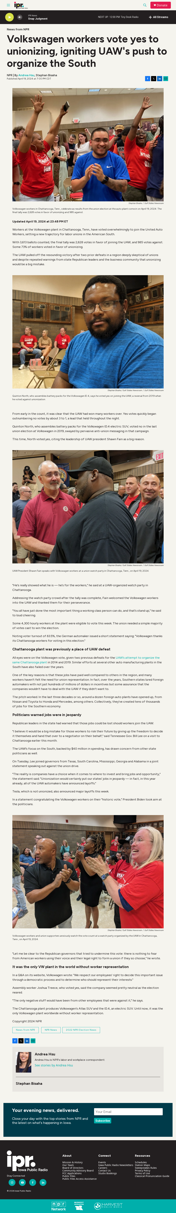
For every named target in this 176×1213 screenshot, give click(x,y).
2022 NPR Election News (81, 1029)
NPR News (51, 1029)
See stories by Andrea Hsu (54, 1065)
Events (102, 1162)
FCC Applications (72, 1173)
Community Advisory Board (78, 1170)
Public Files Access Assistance (79, 1178)
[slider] (25, 17)
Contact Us (104, 1170)
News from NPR (18, 29)
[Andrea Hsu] (23, 1062)
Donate (162, 5)
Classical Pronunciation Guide (152, 1176)
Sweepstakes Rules (146, 1167)
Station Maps (142, 1165)
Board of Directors (72, 1167)
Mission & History (72, 1162)
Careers (102, 1167)
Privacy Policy (142, 1170)
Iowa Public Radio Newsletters (115, 1165)
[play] (9, 17)
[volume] (20, 17)
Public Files (68, 1176)
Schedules (141, 1162)
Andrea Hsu (26, 75)
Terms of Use (142, 1173)
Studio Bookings (107, 1173)
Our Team (68, 1165)
